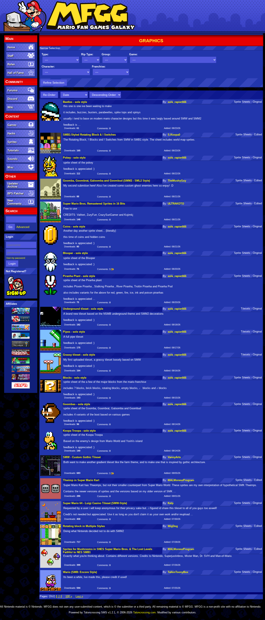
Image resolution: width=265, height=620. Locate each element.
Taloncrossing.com (144, 612)
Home (11, 47)
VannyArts (174, 457)
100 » (68, 596)
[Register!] (16, 295)
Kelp (170, 503)
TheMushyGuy (177, 180)
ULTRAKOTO (176, 203)
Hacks (11, 133)
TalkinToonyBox (178, 572)
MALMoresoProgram (181, 480)
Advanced (22, 227)
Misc (10, 167)
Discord (12, 98)
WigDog (173, 526)
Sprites (12, 141)
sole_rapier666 (177, 102)
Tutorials (13, 150)
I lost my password (15, 258)
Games (11, 124)
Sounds (12, 158)
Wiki (10, 107)
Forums (12, 90)
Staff (10, 55)
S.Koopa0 (174, 134)
